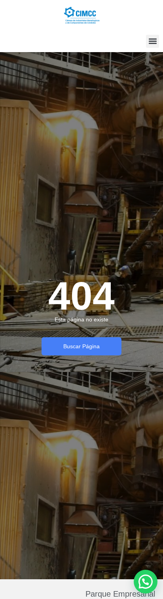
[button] (152, 41)
